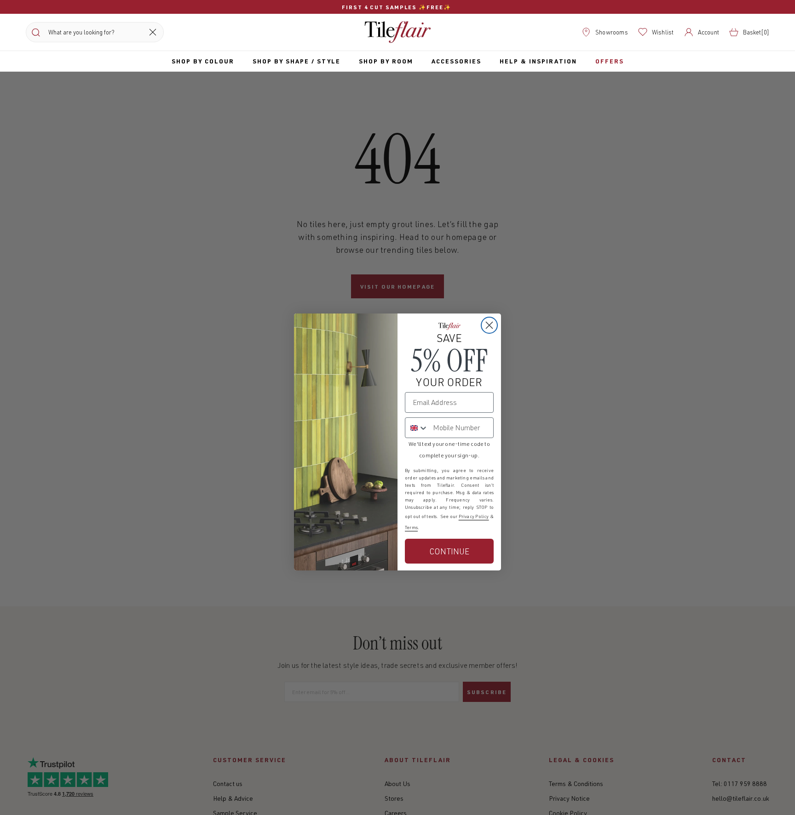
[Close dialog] (489, 325)
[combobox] (416, 428)
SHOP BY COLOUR (203, 61)
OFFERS (609, 61)
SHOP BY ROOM (386, 61)
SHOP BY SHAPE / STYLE (296, 61)
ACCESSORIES (456, 61)
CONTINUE (449, 551)
